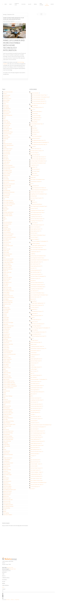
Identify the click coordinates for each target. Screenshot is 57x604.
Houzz (4, 394)
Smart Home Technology (8, 432)
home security (6, 240)
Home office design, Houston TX (35, 367)
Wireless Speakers (6, 137)
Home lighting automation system (9, 489)
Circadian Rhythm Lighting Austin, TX (38, 303)
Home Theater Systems (33, 307)
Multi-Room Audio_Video (8, 302)
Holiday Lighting (34, 121)
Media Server (5, 374)
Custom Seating (6, 347)
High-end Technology (7, 287)
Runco (4, 257)
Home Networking (6, 190)
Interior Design (6, 252)
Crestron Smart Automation (8, 325)
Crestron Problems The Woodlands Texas (37, 235)
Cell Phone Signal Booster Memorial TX (36, 391)
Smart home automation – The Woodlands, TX (38, 379)
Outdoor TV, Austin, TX (33, 371)
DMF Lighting (5, 284)
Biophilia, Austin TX (32, 393)
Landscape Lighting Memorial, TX (35, 358)
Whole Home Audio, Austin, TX (35, 297)
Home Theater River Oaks (8, 200)
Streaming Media (6, 434)
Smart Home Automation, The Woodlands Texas (40, 97)
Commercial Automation (7, 235)
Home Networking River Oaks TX (35, 474)
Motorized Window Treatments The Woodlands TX (38, 259)
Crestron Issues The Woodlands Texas (36, 292)
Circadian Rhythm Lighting (8, 262)
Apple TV (5, 218)
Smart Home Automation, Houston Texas (38, 95)
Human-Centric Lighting (7, 260)
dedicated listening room (8, 409)
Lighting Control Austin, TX (34, 447)
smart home (5, 177)
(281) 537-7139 (12, 569)
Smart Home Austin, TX (33, 362)
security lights (5, 312)
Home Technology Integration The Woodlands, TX (12, 21)
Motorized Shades (6, 153)
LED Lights (5, 188)
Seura (4, 140)
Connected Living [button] (17, 4)
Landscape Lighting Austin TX (34, 439)
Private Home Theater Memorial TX (35, 437)
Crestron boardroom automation (9, 237)
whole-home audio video (8, 499)
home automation (6, 152)
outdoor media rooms (7, 359)
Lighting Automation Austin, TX (36, 315)
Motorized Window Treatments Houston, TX (37, 348)
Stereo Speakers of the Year (8, 290)
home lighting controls (7, 170)
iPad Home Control (6, 367)
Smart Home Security (7, 223)
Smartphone (5, 370)
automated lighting (6, 309)
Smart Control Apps (7, 376)
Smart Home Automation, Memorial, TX (38, 101)
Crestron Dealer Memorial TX (34, 410)
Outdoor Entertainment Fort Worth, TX (38, 187)
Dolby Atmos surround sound (9, 183)
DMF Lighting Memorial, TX (34, 354)
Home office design (33, 369)
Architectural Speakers (7, 377)
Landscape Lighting (7, 228)
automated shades (6, 168)
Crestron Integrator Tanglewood (9, 384)
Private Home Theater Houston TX (35, 468)
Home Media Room (7, 108)
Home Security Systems (7, 222)
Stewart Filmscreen (6, 466)
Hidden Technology (7, 372)
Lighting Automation (7, 484)
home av (5, 247)
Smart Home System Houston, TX (37, 224)
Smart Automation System (8, 462)
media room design (7, 357)
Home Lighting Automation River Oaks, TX (38, 144)
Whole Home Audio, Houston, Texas (36, 191)
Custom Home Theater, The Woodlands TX (37, 276)
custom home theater (7, 133)
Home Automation (6, 95)
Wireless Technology (7, 469)
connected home (6, 329)
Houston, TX (31, 109)
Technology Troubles (7, 426)
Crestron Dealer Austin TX (34, 383)
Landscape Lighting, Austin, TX (35, 231)
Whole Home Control (7, 492)
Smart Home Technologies (8, 322)
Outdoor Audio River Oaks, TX (34, 272)
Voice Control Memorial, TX (34, 486)
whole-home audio (6, 501)
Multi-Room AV (34, 202)
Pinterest (5, 314)
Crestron (5, 93)
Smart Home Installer (33, 466)
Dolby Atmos (5, 157)
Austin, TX (31, 338)
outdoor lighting (6, 444)
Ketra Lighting (6, 158)
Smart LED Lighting (6, 264)
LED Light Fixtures (34, 340)
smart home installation (7, 514)
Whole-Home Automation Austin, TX (36, 451)
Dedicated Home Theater (8, 132)
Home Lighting (6, 513)
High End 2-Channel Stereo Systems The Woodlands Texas (40, 424)
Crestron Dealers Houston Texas (35, 478)
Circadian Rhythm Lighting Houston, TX (38, 245)
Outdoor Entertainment (7, 115)
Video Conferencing (7, 441)
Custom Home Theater (7, 172)
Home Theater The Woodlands (9, 203)
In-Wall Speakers (6, 461)
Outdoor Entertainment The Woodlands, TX (39, 189)
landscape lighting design (8, 350)
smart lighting (5, 299)
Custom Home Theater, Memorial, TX (36, 282)
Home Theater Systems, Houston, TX (36, 150)
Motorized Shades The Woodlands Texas (37, 286)
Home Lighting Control (7, 340)
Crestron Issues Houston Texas (35, 435)
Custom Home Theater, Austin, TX (35, 247)
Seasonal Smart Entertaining (36, 204)
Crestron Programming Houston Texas (36, 212)
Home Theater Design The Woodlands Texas (37, 160)
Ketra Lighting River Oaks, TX (34, 251)
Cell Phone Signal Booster (34, 389)
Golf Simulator (6, 319)
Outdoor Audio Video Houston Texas (36, 445)
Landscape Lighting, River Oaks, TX (35, 261)
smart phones (6, 332)
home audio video (6, 125)
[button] (2, 590)
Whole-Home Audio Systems (36, 111)
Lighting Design (6, 130)
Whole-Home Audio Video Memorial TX (38, 158)
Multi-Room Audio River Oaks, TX (35, 342)
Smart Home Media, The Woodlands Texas (37, 163)
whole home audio (6, 248)
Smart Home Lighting (7, 486)
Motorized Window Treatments (35, 181)
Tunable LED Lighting (7, 414)
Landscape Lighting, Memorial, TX (35, 266)
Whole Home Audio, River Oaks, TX (35, 404)
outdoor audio (6, 250)
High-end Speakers (6, 422)
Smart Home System (33, 222)
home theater (5, 225)
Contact (52, 4)
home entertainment (7, 123)
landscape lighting (6, 508)
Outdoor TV (5, 274)
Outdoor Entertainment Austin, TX (35, 408)
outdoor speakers (6, 360)
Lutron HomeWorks (7, 232)
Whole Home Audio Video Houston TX (36, 218)
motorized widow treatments (8, 297)
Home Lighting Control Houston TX (35, 220)
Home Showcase (6, 407)
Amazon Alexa (6, 365)
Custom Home (6, 345)
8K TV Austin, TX (32, 455)
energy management (7, 327)
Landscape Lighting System (8, 212)
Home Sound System (33, 420)
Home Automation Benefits (8, 259)
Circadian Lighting (6, 446)
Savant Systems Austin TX (34, 422)
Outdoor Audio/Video (7, 487)
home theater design (7, 185)
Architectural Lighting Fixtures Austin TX (38, 336)
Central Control (6, 342)
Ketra (4, 118)
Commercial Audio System (8, 439)
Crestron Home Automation (36, 136)
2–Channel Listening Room (8, 387)
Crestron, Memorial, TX (33, 290)
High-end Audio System (7, 254)
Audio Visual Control (7, 150)
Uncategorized (32, 177)
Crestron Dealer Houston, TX (34, 470)
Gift (4, 447)
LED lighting (5, 442)
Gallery (29, 4)
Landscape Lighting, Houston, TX (37, 107)
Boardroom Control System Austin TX (36, 385)
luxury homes (5, 467)
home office (5, 419)
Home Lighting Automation (8, 437)
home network (6, 330)
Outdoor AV (5, 155)
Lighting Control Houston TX (34, 461)
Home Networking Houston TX (35, 214)
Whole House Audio (7, 160)
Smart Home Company (7, 265)
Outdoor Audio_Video (7, 272)
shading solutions (6, 175)
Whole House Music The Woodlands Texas (37, 255)
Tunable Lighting (6, 162)
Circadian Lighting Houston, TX (35, 449)
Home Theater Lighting (7, 213)
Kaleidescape (5, 138)
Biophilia (30, 395)
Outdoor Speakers (6, 230)
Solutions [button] (23, 4)
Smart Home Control (7, 98)
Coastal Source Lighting (7, 436)
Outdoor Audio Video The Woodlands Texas (37, 249)
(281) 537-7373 (10, 567)
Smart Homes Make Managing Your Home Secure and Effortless (13, 18)
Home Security (6, 243)
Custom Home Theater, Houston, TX (36, 198)
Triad (4, 397)
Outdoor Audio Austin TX (35, 148)
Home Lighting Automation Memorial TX (36, 441)
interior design (6, 310)
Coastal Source (6, 96)
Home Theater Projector (7, 148)
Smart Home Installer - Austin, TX (35, 463)
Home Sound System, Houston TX (35, 418)
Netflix (4, 369)
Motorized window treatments (9, 167)
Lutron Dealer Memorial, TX (34, 412)
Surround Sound (6, 334)
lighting (4, 511)
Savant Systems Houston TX (34, 278)
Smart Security (6, 429)
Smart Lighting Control (7, 128)
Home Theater (6, 101)
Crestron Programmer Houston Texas (36, 257)
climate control (6, 280)
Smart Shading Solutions (7, 300)
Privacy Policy (17, 599)
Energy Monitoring (6, 402)
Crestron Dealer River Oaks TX (35, 416)
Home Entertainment (7, 481)
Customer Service (6, 391)
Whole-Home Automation (8, 454)
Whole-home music (7, 497)
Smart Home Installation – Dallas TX (36, 472)
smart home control (7, 242)
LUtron (4, 427)
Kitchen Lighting (6, 292)
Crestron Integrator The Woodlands (10, 386)
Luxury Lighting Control (35, 119)
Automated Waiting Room (8, 417)
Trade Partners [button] (41, 4)
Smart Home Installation (34, 239)
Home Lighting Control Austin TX (35, 216)
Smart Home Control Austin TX (35, 398)
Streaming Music (6, 195)
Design (4, 392)
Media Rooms (5, 482)
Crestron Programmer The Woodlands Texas (37, 482)
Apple (4, 217)
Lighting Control (6, 110)
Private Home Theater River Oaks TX (36, 484)
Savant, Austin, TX (32, 268)
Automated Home (6, 451)
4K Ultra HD (5, 285)
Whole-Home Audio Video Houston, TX (38, 156)
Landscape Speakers (7, 401)
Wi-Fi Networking (34, 113)
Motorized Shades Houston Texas (35, 387)
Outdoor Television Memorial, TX (35, 375)
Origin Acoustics (6, 379)
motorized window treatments (9, 180)
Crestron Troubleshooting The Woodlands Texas (38, 294)
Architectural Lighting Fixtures (34, 334)
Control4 (5, 210)
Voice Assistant (6, 477)
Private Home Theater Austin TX (35, 360)
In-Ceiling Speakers (6, 459)
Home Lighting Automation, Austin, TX (36, 346)
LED (4, 198)
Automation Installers (7, 267)
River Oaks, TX (32, 125)
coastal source (6, 349)
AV (3, 456)
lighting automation (7, 494)
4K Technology (6, 197)
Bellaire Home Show (7, 406)
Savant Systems (6, 113)
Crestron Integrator (7, 472)
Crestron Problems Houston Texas (35, 480)
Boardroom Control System (34, 226)
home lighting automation (8, 504)
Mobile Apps (5, 339)
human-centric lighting (7, 277)
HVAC (4, 404)
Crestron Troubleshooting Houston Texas (37, 433)
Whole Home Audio (7, 111)
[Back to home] (3, 4)
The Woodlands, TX (32, 167)
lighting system (6, 496)
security (4, 509)
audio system (5, 275)
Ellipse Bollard (5, 208)
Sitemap (12, 599)
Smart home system (7, 362)
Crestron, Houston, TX (33, 402)
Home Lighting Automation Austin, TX (38, 140)
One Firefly (7, 599)
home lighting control (7, 238)
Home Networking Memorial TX (35, 270)
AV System (5, 207)
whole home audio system (8, 412)
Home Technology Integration (8, 20)
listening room (6, 355)
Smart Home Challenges (7, 396)
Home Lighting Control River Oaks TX (36, 400)
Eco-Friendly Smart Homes (36, 117)
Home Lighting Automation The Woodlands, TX (39, 142)
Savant (4, 116)
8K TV (30, 457)
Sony (4, 142)
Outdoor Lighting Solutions (8, 145)
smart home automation (7, 165)
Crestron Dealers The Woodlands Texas (36, 179)
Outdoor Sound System (7, 457)
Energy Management (7, 337)
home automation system (8, 245)
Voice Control (5, 479)
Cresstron (5, 315)
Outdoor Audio (6, 127)
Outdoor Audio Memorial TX (34, 459)
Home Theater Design (7, 474)
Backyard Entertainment (7, 269)
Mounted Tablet (6, 294)
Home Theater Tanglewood (8, 202)
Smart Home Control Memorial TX (35, 476)
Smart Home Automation (8, 91)
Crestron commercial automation (9, 354)
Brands (35, 4)
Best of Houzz (6, 320)
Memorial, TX (31, 200)
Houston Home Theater (7, 205)
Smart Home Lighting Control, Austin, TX (38, 332)
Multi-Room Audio (32, 344)
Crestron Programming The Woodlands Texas (37, 206)
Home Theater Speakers (7, 215)
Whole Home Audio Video (8, 344)
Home (6, 4)
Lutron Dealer (32, 414)
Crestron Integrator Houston (8, 381)
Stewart (4, 449)
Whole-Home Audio (7, 304)
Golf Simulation (6, 317)
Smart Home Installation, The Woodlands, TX (39, 241)
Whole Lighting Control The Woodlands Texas (37, 193)
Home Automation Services (8, 431)
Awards (4, 389)
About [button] (10, 4)
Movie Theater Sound (7, 289)
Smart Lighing (5, 364)
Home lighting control (7, 282)
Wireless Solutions (6, 464)
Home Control (6, 105)
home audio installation (7, 411)
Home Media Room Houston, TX (37, 311)
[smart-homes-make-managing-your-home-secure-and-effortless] (14, 30)
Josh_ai (4, 476)
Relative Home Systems (7, 143)
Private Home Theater (33, 237)
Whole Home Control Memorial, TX (37, 323)
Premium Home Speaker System (9, 424)
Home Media (5, 135)
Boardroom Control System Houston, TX (36, 430)
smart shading (6, 178)
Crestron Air (5, 399)
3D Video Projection (7, 187)
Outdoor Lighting (6, 121)
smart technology (6, 255)
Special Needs (6, 416)
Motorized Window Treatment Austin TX (36, 284)
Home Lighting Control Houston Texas (36, 210)
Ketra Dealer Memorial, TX (36, 319)
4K (3, 220)
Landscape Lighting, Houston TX (35, 443)
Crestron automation (7, 352)
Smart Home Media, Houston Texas (36, 123)
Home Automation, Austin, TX (34, 350)
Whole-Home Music (7, 279)
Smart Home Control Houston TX (35, 274)
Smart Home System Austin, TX (35, 381)
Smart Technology (6, 193)
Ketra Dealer (31, 317)
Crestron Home (6, 452)
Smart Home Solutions (35, 169)
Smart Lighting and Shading (8, 421)
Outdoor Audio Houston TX (34, 264)
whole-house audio (7, 503)
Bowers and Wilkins (7, 173)
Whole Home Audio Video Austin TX (36, 406)
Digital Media (5, 324)
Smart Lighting (6, 106)
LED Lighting (5, 227)
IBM (4, 305)
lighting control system (7, 491)
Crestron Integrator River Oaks (9, 382)
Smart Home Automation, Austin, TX (37, 99)
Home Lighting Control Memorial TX (36, 288)
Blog (47, 4)
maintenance (5, 471)
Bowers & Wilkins (6, 100)
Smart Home (5, 120)
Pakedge (5, 147)
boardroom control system (8, 233)
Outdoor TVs (5, 270)
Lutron (4, 103)
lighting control (6, 163)
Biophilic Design (6, 335)
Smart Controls (6, 182)
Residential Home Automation (8, 192)
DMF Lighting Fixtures (35, 132)
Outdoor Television (32, 377)
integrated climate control (8, 295)
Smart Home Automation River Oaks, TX (38, 103)
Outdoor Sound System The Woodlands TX (37, 426)
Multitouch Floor (6, 307)
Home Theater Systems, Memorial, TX (36, 305)
